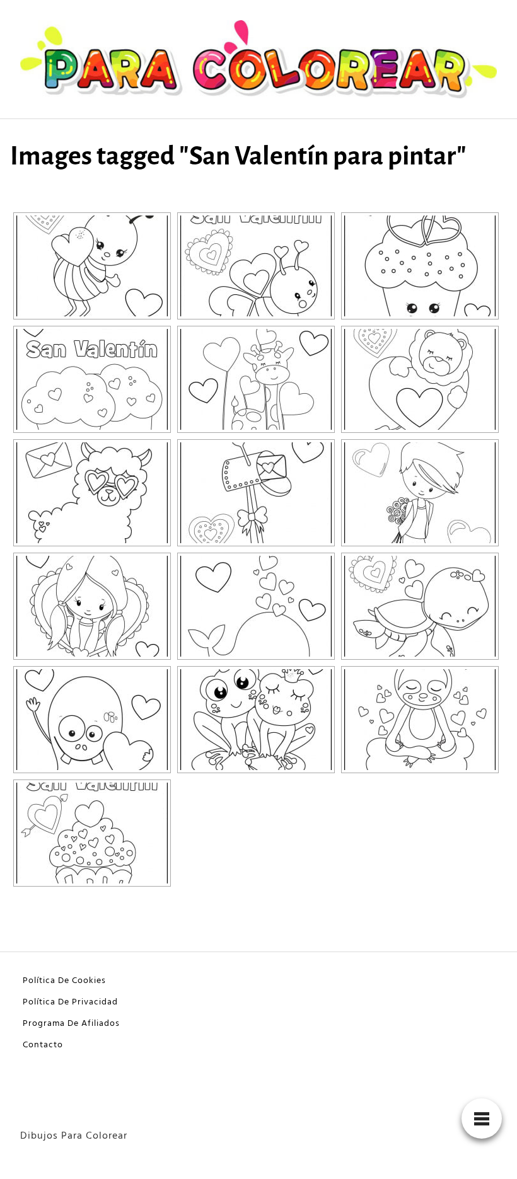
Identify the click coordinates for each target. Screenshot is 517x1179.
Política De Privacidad (70, 1002)
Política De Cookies (64, 981)
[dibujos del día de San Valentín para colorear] (92, 833)
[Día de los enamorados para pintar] (256, 606)
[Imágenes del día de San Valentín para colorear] (92, 492)
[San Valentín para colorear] (420, 492)
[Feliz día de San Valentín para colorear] (256, 379)
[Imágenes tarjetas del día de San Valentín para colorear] (420, 719)
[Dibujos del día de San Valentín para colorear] (256, 492)
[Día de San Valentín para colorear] (92, 266)
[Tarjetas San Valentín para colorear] (92, 719)
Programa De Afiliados (71, 1023)
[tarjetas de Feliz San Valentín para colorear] (420, 606)
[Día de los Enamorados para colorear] (420, 379)
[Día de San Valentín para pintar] (256, 266)
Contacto (43, 1045)
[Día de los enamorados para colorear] (92, 606)
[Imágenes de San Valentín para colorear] (92, 379)
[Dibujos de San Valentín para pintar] (420, 266)
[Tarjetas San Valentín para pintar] (256, 719)
